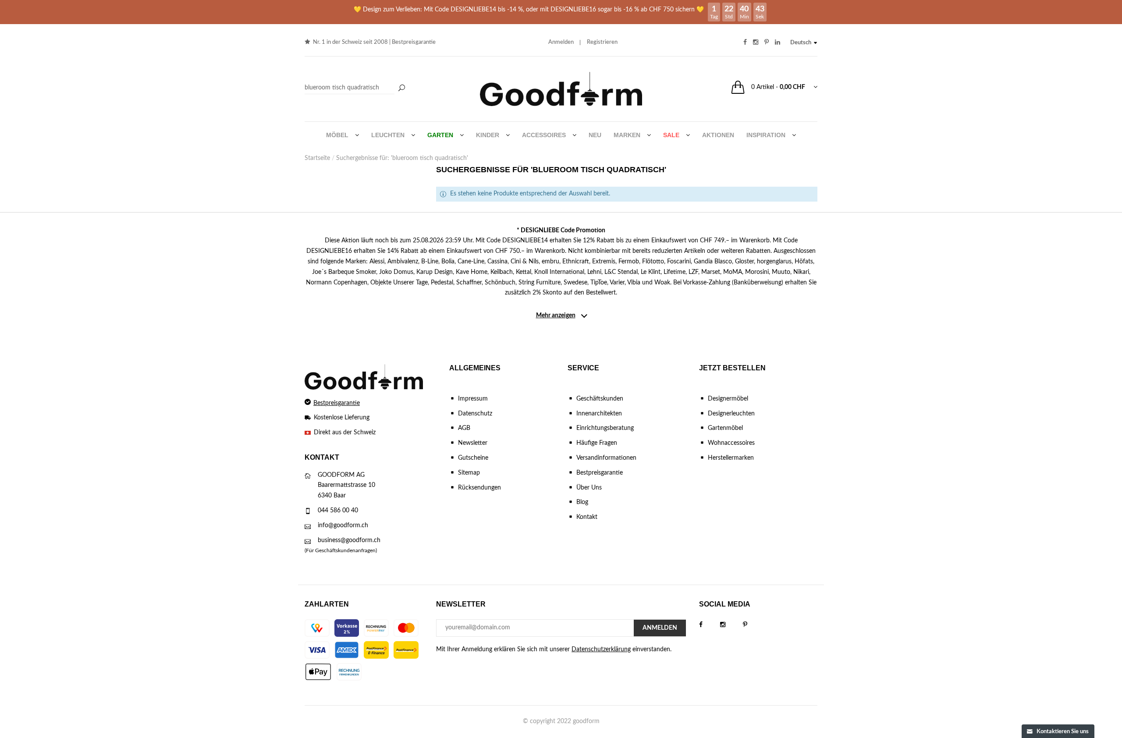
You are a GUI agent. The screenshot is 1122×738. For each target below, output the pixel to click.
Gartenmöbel (725, 428)
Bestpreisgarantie (414, 42)
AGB (464, 428)
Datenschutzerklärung (601, 649)
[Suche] (401, 88)
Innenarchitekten (599, 414)
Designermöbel (728, 399)
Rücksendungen (479, 488)
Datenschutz (475, 414)
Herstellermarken (731, 458)
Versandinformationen (606, 458)
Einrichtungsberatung (605, 428)
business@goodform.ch (349, 540)
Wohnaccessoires (731, 443)
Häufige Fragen (596, 443)
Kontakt (586, 517)
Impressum (473, 399)
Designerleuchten (731, 414)
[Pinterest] (754, 624)
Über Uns (589, 488)
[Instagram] (731, 624)
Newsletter (472, 443)
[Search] (356, 88)
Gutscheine (473, 458)
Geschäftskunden (599, 399)
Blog (582, 502)
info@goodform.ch (343, 525)
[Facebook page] (709, 624)
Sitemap (469, 473)
